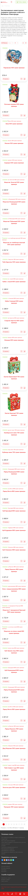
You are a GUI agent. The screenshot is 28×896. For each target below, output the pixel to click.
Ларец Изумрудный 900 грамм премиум (14, 691)
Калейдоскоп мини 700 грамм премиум (14, 434)
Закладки (3, 870)
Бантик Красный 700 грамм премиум (14, 414)
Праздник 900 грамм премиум (14, 807)
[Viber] (9, 860)
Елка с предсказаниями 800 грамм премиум (14, 590)
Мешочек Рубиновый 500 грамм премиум (14, 222)
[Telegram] (7, 860)
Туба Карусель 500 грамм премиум (14, 262)
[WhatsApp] (11, 860)
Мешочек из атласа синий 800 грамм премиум (14, 632)
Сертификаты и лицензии (8, 850)
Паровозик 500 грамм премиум (14, 68)
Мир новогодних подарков (8, 840)
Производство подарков (7, 849)
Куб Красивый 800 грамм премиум (14, 511)
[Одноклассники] (4, 860)
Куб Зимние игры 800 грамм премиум (14, 652)
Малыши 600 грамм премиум (14, 340)
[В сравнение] (24, 79)
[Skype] (13, 860)
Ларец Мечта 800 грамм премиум (14, 491)
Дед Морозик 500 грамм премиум (14, 748)
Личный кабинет (5, 866)
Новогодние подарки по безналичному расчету (13, 842)
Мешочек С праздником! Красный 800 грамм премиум (14, 611)
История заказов (5, 868)
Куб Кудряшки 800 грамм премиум (14, 530)
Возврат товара (5, 879)
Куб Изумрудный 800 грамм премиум (14, 671)
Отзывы (3, 845)
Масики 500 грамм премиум (14, 143)
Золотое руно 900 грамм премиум (14, 787)
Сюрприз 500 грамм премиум (14, 163)
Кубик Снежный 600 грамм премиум (14, 302)
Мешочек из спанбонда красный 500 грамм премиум (14, 244)
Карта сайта (4, 881)
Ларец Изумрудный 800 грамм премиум (14, 473)
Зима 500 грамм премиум (14, 124)
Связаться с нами (5, 878)
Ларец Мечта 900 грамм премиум (14, 709)
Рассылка (3, 871)
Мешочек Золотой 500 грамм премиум (14, 183)
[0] (12, 894)
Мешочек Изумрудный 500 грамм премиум (14, 203)
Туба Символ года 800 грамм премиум (14, 769)
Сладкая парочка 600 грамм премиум (14, 322)
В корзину (5, 79)
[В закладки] (21, 79)
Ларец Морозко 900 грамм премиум (14, 730)
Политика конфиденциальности (9, 847)
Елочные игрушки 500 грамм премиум (14, 105)
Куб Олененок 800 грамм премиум (14, 550)
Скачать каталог (5, 844)
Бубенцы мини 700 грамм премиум (14, 452)
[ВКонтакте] (2, 860)
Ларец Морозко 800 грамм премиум (14, 570)
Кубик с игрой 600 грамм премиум (14, 282)
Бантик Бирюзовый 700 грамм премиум (14, 378)
